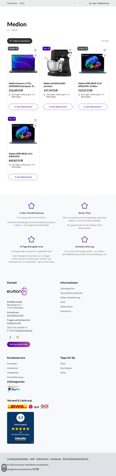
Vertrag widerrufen (18, 344)
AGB (62, 302)
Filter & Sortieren (21, 40)
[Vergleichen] (35, 50)
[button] (99, 3)
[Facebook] (75, 3)
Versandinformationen (71, 293)
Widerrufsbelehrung (70, 297)
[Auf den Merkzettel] (35, 55)
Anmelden (12, 363)
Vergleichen (13, 372)
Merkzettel (12, 368)
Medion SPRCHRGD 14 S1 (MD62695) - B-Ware (90, 84)
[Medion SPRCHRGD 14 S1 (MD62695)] (23, 134)
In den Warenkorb (23, 106)
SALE (62, 363)
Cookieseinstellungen (17, 458)
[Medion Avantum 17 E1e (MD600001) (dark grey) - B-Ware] (23, 64)
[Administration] (40, 469)
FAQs (22, 3)
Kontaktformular (15, 315)
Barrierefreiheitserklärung (75, 458)
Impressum (65, 311)
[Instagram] (80, 3)
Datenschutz (66, 306)
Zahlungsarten (67, 288)
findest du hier (14, 323)
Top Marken (12, 3)
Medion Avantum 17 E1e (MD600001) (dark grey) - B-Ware (21, 86)
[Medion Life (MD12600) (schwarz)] (58, 64)
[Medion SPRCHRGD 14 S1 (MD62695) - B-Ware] (92, 64)
